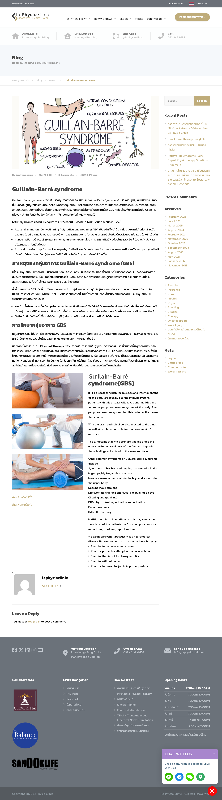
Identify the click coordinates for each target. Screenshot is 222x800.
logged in (34, 621)
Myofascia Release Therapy (134, 694)
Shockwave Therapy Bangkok (186, 139)
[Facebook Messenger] (179, 777)
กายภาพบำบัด (125, 699)
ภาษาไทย (200, 3)
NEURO (84, 175)
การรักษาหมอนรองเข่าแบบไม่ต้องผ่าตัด (187, 147)
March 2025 (175, 225)
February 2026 (177, 217)
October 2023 (176, 243)
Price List (72, 699)
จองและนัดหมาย (75, 710)
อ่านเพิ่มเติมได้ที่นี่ (22, 497)
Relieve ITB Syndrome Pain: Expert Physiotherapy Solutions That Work (188, 160)
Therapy (173, 316)
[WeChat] (190, 777)
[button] (214, 754)
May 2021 (174, 256)
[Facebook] (14, 650)
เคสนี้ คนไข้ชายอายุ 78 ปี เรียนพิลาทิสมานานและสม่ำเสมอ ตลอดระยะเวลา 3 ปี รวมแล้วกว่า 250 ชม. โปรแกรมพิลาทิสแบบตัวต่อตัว (189, 177)
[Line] (169, 777)
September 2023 (178, 248)
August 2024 (176, 230)
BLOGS (124, 19)
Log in (172, 358)
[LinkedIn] (27, 650)
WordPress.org (177, 371)
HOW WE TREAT (103, 19)
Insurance (174, 290)
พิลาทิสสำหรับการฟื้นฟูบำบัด (133, 688)
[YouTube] (40, 650)
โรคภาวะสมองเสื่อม (179, 338)
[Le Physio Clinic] (31, 17)
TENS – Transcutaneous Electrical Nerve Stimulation (135, 717)
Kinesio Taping (126, 704)
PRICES (139, 19)
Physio (93, 175)
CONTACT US (155, 19)
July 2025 (174, 221)
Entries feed (175, 363)
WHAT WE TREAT (77, 19)
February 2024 (177, 234)
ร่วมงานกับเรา (74, 704)
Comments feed (178, 367)
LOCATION (174, 3)
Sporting (173, 307)
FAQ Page (72, 694)
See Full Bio (50, 586)
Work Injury (175, 325)
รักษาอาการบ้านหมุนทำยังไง (133, 731)
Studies (172, 312)
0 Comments (66, 175)
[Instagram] (34, 650)
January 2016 (176, 261)
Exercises (174, 285)
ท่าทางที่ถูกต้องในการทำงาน (133, 725)
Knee (171, 294)
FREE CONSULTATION (192, 17)
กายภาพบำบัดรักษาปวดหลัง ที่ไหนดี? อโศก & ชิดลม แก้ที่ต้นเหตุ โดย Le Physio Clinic (188, 128)
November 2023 (178, 239)
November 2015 (177, 265)
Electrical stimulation (131, 710)
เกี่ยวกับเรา (72, 688)
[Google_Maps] (200, 777)
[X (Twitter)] (21, 650)
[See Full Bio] (60, 586)
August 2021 (175, 252)
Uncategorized (177, 321)
